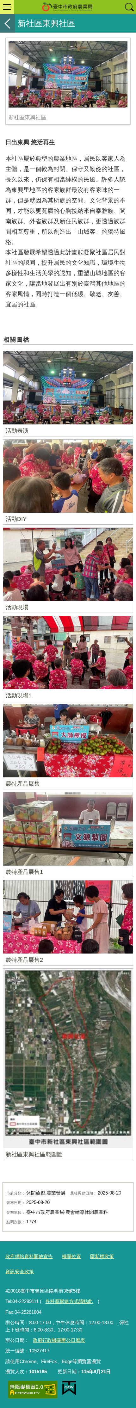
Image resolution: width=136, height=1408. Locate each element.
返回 (7, 23)
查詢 (129, 7)
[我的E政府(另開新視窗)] (69, 1388)
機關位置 (71, 1256)
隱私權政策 (102, 1256)
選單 (7, 7)
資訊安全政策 (19, 1271)
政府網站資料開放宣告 (29, 1256)
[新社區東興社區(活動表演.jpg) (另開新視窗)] (68, 74)
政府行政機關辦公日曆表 (59, 1340)
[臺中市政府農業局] (68, 7)
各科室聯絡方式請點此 (69, 1301)
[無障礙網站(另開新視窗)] (32, 1389)
